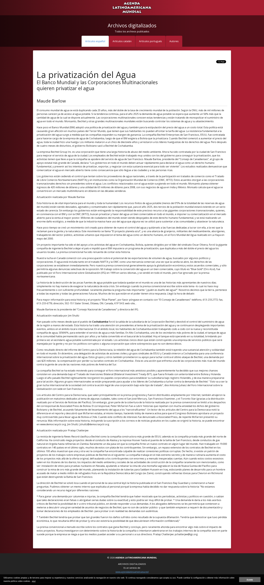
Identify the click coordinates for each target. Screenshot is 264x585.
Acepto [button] (250, 580)
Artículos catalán (122, 41)
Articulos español (95, 41)
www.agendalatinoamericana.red (132, 571)
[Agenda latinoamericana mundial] (132, 7)
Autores (174, 41)
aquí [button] (34, 581)
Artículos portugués (150, 41)
